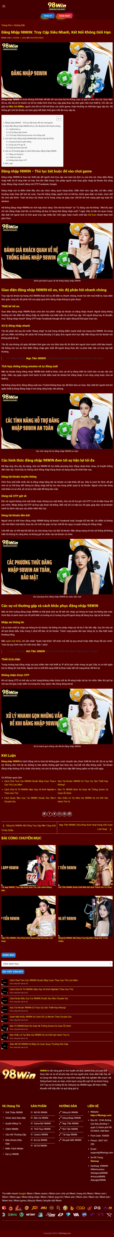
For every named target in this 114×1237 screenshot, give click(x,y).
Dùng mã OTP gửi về (17, 145)
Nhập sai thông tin (16, 154)
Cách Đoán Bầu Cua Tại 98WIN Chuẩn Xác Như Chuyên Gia (39, 998)
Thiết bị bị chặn (15, 157)
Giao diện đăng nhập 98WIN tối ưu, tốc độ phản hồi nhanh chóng (32, 126)
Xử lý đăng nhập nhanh (18, 132)
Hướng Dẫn (19, 25)
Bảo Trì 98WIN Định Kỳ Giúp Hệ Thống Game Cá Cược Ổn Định (41, 1026)
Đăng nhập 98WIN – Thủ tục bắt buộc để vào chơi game (29, 123)
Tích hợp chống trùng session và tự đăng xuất (27, 135)
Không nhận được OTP (18, 160)
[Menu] (3, 6)
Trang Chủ (6, 25)
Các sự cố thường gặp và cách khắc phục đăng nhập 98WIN (30, 151)
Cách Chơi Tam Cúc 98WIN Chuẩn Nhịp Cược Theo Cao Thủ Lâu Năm (44, 980)
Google (22, 1193)
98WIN (43, 1070)
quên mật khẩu (13, 641)
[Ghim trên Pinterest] (64, 814)
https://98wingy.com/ (101, 1115)
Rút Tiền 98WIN (35, 651)
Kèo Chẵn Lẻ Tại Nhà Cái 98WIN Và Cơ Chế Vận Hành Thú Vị (39, 1035)
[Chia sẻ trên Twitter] (54, 814)
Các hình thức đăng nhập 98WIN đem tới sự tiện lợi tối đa (29, 138)
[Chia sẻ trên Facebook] (49, 814)
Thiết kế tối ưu (14, 129)
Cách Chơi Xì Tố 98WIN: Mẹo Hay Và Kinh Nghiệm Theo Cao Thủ (41, 989)
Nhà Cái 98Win (16, 106)
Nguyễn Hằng (37, 38)
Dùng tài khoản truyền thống (20, 142)
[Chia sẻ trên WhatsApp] (44, 814)
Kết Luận (9, 163)
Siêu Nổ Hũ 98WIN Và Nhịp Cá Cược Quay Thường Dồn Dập (39, 1044)
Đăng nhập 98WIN (10, 761)
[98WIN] (57, 6)
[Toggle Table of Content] (57, 118)
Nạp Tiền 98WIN (36, 358)
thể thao (92, 215)
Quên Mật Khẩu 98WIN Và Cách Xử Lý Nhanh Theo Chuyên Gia (40, 1016)
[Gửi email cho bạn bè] (59, 814)
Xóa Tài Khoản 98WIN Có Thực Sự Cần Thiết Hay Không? (38, 1007)
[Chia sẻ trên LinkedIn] (69, 814)
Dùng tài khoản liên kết (18, 148)
